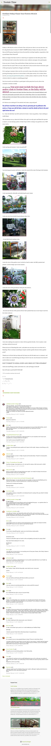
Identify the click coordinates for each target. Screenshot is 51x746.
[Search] (18, 2)
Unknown (8, 453)
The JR (7, 576)
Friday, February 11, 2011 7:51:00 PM (14, 652)
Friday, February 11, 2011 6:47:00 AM (14, 572)
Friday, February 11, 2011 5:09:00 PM (14, 645)
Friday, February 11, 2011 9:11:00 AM (14, 594)
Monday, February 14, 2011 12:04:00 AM (15, 673)
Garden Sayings (14, 686)
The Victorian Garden (15, 707)
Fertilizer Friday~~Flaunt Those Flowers (11, 392)
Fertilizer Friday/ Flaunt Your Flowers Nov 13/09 (20, 728)
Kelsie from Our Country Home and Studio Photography (18, 478)
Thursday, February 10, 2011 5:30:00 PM (15, 487)
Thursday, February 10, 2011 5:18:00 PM (15, 474)
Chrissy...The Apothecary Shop (13, 462)
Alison (7, 637)
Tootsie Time (9, 2)
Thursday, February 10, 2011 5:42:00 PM (15, 495)
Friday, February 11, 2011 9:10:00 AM (14, 587)
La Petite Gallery (9, 445)
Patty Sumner (9, 469)
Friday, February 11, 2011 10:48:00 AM (14, 604)
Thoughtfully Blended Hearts (12, 434)
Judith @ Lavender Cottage (12, 403)
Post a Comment (6, 676)
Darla (7, 583)
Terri (7, 656)
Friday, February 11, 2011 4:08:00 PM (14, 622)
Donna (7, 549)
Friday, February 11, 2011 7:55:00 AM (14, 579)
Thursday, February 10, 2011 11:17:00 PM (15, 546)
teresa (7, 520)
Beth (7, 425)
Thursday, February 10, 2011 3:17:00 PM (15, 450)
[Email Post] (3, 391)
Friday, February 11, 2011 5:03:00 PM (14, 633)
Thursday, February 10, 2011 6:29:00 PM (15, 507)
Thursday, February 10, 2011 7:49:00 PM (15, 525)
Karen (7, 598)
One (7, 529)
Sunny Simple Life (10, 649)
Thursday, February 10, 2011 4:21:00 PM (15, 466)
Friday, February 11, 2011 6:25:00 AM (14, 562)
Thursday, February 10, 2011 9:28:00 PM (15, 533)
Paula (7, 607)
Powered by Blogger (26, 741)
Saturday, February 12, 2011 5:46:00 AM (15, 663)
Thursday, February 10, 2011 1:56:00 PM (15, 414)
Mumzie (8, 618)
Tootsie (8, 417)
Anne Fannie (9, 491)
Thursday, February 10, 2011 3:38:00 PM (15, 458)
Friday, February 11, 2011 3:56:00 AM (14, 554)
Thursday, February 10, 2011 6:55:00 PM (15, 517)
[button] (3, 18)
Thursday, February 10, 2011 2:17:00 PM (15, 421)
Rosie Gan (8, 667)
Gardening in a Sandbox (11, 511)
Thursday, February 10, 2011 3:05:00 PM (15, 441)
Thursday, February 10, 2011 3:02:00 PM (15, 431)
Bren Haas (8, 625)
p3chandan (8, 558)
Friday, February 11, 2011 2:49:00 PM (14, 614)
